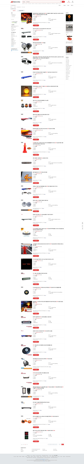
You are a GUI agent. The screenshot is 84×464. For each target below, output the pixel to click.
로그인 (73, 2)
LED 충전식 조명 (49, 3)
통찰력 (53, 455)
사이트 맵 (50, 455)
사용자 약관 (34, 455)
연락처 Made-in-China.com (45, 455)
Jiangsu (13, 41)
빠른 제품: (23, 3)
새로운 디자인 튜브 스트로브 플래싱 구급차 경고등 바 (43, 214)
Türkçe (61, 456)
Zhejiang (13, 40)
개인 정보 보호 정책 (38, 455)
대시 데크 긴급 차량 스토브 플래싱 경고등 (41, 372)
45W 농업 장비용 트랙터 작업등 (39, 42)
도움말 (64, 5)
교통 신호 (33, 451)
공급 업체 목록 (21, 10)
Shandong (13, 43)
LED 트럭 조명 (53, 3)
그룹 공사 (13, 30)
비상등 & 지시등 (44, 450)
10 (23, 444)
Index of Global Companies (54, 457)
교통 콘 (22, 449)
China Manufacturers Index (40, 457)
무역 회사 (13, 27)
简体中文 (20, 456)
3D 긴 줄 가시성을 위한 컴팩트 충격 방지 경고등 (41, 402)
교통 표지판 (57, 3)
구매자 (59, 5)
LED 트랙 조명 (68, 73)
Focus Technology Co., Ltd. (43, 459)
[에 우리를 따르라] (56, 455)
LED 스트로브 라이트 (43, 3)
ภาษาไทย (58, 456)
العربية (50, 456)
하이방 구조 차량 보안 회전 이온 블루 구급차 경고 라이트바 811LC (45, 72)
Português (38, 456)
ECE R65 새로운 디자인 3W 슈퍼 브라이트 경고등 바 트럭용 (44, 128)
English (17, 456)
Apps (68, 5)
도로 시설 (43, 449)
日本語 (26, 456)
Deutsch (35, 456)
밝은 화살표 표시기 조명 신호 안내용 (40, 172)
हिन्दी (55, 456)
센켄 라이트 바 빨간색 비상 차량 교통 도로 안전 (41, 114)
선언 (31, 455)
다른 (12, 28)
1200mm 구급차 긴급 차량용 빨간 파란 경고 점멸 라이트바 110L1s (45, 186)
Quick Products (34, 457)
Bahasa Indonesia (68, 456)
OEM (12, 33)
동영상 (22, 28)
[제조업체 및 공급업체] (15, 2)
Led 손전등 (36, 3)
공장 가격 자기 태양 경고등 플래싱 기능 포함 (40, 100)
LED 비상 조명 (55, 450)
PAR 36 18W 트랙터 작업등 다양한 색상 (40, 200)
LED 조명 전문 (13, 15)
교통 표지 (22, 451)
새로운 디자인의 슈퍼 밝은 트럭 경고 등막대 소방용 (42, 330)
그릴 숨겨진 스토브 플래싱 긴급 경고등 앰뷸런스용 (42, 345)
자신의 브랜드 (14, 36)
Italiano (41, 456)
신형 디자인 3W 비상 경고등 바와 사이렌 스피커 (42, 28)
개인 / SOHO (13, 29)
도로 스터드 (54, 449)
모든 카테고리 (13, 5)
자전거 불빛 (29, 3)
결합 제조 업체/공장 (15, 26)
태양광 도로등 (68, 72)
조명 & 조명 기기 (13, 14)
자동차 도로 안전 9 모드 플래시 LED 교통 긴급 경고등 (69, 43)
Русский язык (44, 456)
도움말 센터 (28, 455)
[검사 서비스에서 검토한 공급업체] (15, 21)
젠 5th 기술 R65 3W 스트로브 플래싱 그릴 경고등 (42, 316)
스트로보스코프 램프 (34, 450)
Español (32, 456)
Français (29, 456)
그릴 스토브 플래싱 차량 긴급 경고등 (40, 273)
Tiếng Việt (64, 456)
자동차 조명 (33, 3)
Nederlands (53, 456)
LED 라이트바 (68, 76)
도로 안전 (22, 450)
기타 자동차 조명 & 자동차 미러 (36, 449)
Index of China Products (47, 457)
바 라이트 (26, 3)
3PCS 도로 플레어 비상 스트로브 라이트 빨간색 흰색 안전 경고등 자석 (46, 416)
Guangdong (13, 42)
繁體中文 (23, 456)
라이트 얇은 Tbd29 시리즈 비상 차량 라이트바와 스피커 (43, 259)
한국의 (47, 456)
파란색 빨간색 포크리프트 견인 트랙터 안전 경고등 (42, 358)
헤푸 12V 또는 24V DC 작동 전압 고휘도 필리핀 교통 (44, 430)
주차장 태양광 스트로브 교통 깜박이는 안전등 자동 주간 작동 (45, 86)
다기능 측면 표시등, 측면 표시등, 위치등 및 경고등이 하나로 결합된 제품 (47, 287)
